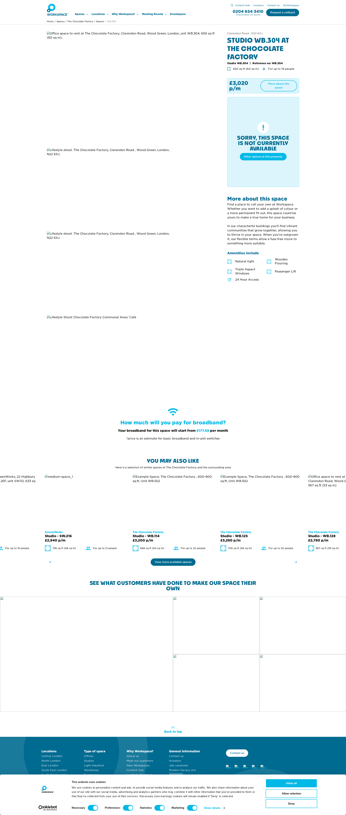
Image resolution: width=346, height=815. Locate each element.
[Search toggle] (232, 5)
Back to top (173, 731)
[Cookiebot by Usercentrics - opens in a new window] (48, 808)
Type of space (94, 751)
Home (50, 21)
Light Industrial (94, 765)
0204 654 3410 (248, 11)
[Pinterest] (245, 767)
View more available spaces (173, 562)
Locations (98, 14)
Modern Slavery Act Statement (182, 772)
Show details (212, 807)
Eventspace (178, 14)
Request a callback (282, 12)
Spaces (80, 14)
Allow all (291, 783)
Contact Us (273, 5)
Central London (51, 756)
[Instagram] (228, 767)
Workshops (91, 770)
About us (133, 756)
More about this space (278, 85)
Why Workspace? (123, 14)
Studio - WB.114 (146, 536)
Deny (291, 803)
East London (49, 765)
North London (50, 760)
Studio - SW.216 (58, 536)
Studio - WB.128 (322, 536)
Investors (258, 5)
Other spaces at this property (263, 156)
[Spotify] (254, 767)
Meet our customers (140, 760)
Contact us (176, 756)
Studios (89, 760)
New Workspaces (138, 765)
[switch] (128, 808)
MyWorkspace (291, 5)
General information (184, 751)
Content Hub (242, 5)
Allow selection (291, 793)
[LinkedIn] (263, 767)
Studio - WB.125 (234, 536)
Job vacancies (178, 765)
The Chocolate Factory (79, 21)
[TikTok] (237, 767)
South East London (54, 770)
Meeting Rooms (152, 14)
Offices (88, 756)
